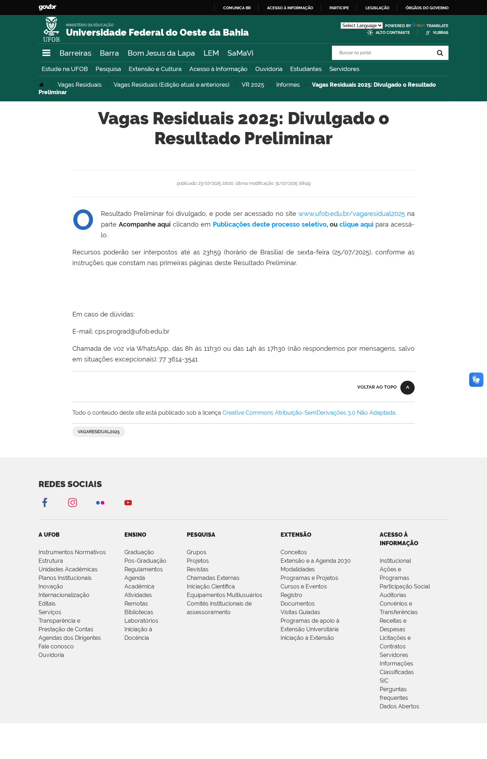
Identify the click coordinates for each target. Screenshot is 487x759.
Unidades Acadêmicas (68, 569)
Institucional (395, 560)
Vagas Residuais (80, 84)
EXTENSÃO (296, 534)
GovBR (47, 7)
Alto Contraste (393, 32)
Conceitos (294, 552)
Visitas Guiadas (300, 612)
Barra (109, 53)
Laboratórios (141, 620)
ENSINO (135, 534)
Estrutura (51, 560)
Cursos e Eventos (304, 586)
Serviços (50, 612)
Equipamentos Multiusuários (224, 595)
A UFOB (49, 534)
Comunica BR (237, 7)
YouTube (128, 502)
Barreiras (75, 53)
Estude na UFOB (65, 68)
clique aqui (356, 224)
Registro (291, 595)
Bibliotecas (138, 612)
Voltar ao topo (377, 387)
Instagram (72, 502)
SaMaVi (240, 53)
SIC (384, 680)
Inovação (51, 586)
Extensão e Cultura (155, 68)
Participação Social (405, 586)
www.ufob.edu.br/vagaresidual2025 (351, 213)
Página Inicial (42, 84)
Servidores (344, 68)
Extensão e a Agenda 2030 (316, 560)
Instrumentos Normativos (72, 552)
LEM (211, 53)
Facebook (45, 502)
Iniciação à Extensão (307, 637)
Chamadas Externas (213, 578)
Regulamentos (143, 569)
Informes (288, 84)
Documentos (298, 603)
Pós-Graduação (145, 560)
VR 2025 (253, 84)
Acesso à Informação (218, 68)
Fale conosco (56, 646)
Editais (47, 603)
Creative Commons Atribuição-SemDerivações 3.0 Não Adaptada (308, 412)
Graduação (139, 552)
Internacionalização (64, 595)
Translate (437, 26)
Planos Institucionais (65, 578)
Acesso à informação (290, 7)
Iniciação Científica (211, 586)
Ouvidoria (268, 68)
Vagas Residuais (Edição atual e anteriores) (172, 84)
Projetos (198, 560)
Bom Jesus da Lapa (161, 53)
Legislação (377, 7)
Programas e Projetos (309, 578)
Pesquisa (108, 68)
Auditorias (393, 595)
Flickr (100, 502)
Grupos (196, 552)
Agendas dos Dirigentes (70, 637)
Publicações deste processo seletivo (270, 224)
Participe (339, 7)
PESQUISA (201, 534)
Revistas (198, 569)
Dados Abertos (399, 706)
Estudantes (306, 68)
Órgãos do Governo (427, 7)
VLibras (440, 32)
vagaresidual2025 (99, 431)
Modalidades (298, 569)
